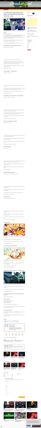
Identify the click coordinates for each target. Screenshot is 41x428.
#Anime (6, 337)
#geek (10, 337)
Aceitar (29, 425)
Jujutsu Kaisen (5, 91)
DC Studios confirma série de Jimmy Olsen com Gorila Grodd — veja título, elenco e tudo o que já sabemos (7, 368)
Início (4, 8)
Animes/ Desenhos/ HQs (11, 8)
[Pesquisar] (33, 13)
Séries (16, 8)
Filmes (7, 8)
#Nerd (11, 337)
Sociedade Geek (20, 4)
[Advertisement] (32, 22)
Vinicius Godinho (9, 17)
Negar (33, 425)
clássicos (14, 219)
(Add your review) (19, 373)
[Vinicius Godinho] (6, 346)
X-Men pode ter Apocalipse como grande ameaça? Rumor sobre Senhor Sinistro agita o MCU (14, 368)
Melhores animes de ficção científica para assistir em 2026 (14, 357)
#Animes (8, 337)
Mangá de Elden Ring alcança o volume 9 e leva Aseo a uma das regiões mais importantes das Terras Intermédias (21, 357)
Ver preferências (38, 425)
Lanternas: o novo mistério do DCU (9, 420)
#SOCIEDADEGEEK (14, 337)
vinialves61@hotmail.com (13, 329)
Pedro (31, 410)
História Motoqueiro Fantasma (6, 357)
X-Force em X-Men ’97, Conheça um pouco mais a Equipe (20, 420)
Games (19, 8)
